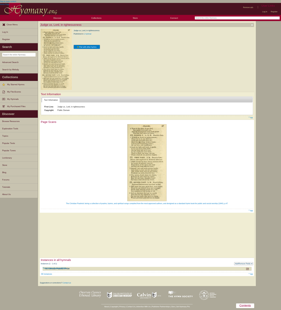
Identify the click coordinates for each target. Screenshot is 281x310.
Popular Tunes (9, 150)
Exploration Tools (10, 129)
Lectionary (7, 158)
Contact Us (130, 307)
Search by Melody (10, 70)
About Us (6, 194)
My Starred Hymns (15, 84)
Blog (4, 172)
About (106, 307)
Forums (5, 180)
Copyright (114, 307)
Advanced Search (10, 62)
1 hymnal (87, 34)
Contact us (66, 283)
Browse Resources (11, 121)
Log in (264, 12)
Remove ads (248, 7)
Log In (5, 32)
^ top (251, 117)
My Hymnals (13, 99)
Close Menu (12, 25)
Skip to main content (8, 1)
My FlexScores (14, 92)
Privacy (122, 307)
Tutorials (6, 187)
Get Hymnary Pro (183, 307)
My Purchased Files (16, 106)
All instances (46, 274)
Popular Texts (8, 143)
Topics (5, 136)
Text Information (51, 100)
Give (173, 307)
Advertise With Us (143, 307)
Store (135, 18)
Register (274, 12)
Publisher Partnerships (161, 307)
